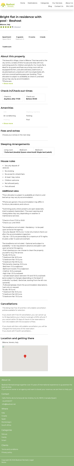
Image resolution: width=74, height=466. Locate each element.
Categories (45, 3)
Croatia (4, 416)
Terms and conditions (10, 449)
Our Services (57, 3)
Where (5, 409)
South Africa (6, 425)
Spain (4, 419)
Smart (4, 440)
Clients (5, 445)
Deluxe (4, 434)
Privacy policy (7, 452)
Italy (3, 413)
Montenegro (6, 422)
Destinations (32, 3)
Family (4, 437)
